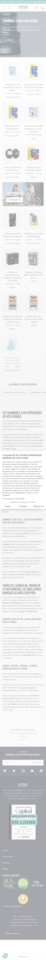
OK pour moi (38, 506)
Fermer (8, 506)
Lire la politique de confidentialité (13, 499)
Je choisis (23, 506)
